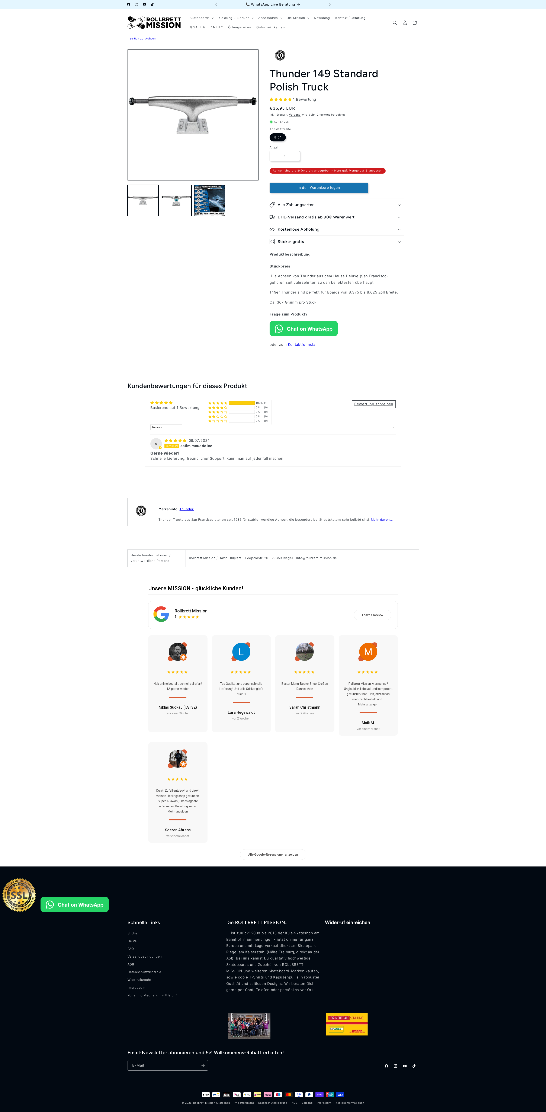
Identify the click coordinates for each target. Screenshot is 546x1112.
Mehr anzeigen (368, 704)
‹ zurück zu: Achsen (142, 38)
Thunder (187, 509)
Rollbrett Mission (191, 611)
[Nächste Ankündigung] (330, 4)
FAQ (131, 949)
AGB (131, 964)
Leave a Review (372, 615)
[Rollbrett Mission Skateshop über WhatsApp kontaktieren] (304, 335)
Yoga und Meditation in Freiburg (153, 995)
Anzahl (274, 147)
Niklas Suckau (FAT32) (178, 707)
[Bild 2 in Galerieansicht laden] (176, 200)
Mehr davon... (382, 520)
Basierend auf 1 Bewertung (175, 408)
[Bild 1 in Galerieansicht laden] (143, 200)
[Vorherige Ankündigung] (216, 4)
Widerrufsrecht (139, 980)
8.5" (277, 137)
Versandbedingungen (145, 957)
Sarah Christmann (304, 707)
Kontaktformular (302, 344)
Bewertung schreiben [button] (373, 404)
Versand (295, 114)
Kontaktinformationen (349, 1102)
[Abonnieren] (203, 1065)
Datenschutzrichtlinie (144, 972)
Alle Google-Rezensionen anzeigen (273, 854)
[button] (201, 18)
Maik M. (368, 723)
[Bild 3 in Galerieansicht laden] (209, 200)
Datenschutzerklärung (272, 1102)
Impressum (136, 988)
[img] (176, 440)
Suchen (134, 933)
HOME (133, 941)
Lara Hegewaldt (241, 712)
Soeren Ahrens (178, 830)
